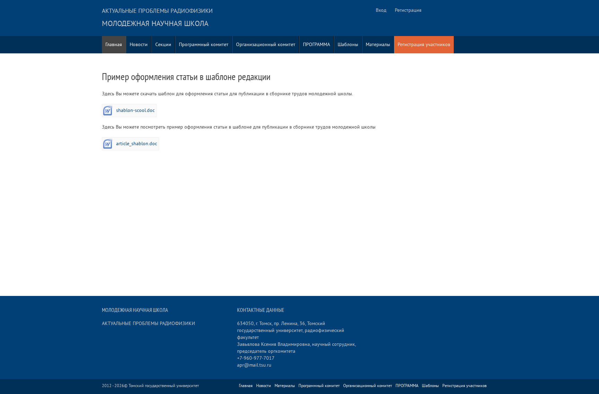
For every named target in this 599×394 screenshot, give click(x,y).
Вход (381, 10)
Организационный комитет (265, 44)
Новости (139, 44)
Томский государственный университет (164, 386)
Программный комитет (203, 44)
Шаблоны (348, 44)
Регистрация (408, 10)
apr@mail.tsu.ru (254, 365)
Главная (113, 44)
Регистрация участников (424, 44)
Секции (163, 44)
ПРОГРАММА (316, 44)
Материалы (378, 44)
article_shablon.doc (136, 143)
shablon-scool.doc (135, 110)
